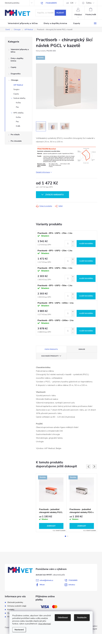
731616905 (72, 580)
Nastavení (19, 629)
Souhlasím (82, 617)
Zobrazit (51, 526)
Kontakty (10, 609)
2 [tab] (67, 536)
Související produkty (50, 356)
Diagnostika (16, 74)
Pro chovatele (16, 141)
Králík (18, 126)
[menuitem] (23, 23)
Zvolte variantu (54, 194)
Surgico (16, 89)
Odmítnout (63, 617)
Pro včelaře (15, 134)
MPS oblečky (18, 113)
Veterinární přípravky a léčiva (20, 50)
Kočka (18, 102)
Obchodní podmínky (12, 3)
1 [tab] (65, 536)
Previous (88, 466)
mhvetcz (71, 585)
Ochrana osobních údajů (16, 606)
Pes (17, 107)
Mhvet (42, 585)
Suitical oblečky (19, 98)
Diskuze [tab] (82, 349)
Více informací (44, 623)
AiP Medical (18, 85)
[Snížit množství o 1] (73, 245)
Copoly (13, 67)
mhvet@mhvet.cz (46, 580)
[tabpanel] (51, 502)
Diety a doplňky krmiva (17, 59)
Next (94, 466)
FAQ (9, 617)
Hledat (60, 12)
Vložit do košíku (86, 244)
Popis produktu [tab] (51, 349)
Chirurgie (14, 80)
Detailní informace (43, 172)
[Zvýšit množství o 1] (73, 242)
